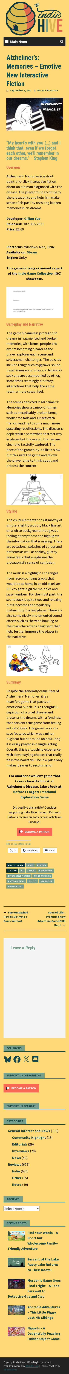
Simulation (46, 881)
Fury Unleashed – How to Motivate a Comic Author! (17, 917)
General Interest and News (29, 1131)
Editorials (19, 1144)
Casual (31, 870)
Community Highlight (29, 1137)
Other (16, 1178)
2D (22, 870)
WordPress (32, 1365)
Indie (30, 865)
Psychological (16, 881)
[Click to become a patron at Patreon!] (34, 831)
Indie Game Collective (35, 273)
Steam (32, 252)
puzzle (32, 881)
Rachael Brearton (47, 90)
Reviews (41, 865)
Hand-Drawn (45, 870)
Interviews (20, 1151)
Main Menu (18, 41)
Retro (16, 1184)
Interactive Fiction (19, 876)
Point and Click (42, 876)
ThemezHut (10, 1369)
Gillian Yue (32, 218)
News (16, 1157)
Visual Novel (15, 886)
